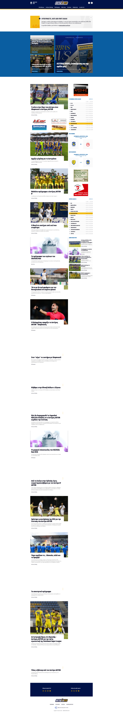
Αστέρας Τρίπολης (49, 7)
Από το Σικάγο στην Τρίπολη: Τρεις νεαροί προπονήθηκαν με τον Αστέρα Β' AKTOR (46, 483)
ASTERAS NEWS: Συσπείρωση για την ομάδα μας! (73, 65)
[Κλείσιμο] (91, 18)
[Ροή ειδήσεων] (89, 2)
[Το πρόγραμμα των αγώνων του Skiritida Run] (49, 247)
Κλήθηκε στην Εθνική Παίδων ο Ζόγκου (45, 387)
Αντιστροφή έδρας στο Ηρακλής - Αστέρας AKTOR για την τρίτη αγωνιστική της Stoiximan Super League (46, 639)
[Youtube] (50, 690)
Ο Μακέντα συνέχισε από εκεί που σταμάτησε (44, 226)
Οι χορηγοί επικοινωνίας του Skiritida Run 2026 (45, 451)
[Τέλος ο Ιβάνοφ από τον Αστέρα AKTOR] (49, 661)
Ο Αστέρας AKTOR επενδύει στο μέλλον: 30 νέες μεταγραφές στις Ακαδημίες (42, 41)
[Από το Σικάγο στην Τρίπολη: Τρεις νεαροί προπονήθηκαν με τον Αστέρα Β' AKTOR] (49, 472)
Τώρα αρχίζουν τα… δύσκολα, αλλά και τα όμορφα (45, 556)
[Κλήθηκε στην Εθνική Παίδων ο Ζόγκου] (49, 378)
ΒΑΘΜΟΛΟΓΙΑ (91, 99)
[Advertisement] (39, 121)
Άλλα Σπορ (63, 7)
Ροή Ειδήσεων (41, 7)
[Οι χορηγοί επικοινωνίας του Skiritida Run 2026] (49, 441)
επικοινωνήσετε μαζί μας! (64, 25)
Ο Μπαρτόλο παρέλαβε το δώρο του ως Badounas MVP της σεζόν (41, 65)
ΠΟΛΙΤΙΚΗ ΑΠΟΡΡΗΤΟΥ (69, 704)
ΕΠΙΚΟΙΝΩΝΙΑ (52, 704)
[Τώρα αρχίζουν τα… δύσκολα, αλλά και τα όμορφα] (49, 544)
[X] (74, 690)
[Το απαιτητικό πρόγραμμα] (49, 580)
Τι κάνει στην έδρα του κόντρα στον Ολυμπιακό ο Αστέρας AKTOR (44, 108)
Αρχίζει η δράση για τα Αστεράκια (43, 159)
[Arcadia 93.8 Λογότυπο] (61, 3)
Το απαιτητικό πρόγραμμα (41, 591)
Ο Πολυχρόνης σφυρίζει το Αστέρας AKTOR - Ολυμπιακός (44, 323)
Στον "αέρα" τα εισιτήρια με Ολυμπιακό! (46, 357)
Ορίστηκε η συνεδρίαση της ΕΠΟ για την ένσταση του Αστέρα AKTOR (46, 520)
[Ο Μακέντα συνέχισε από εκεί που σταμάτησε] (49, 214)
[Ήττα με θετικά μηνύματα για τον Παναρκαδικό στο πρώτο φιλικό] (49, 278)
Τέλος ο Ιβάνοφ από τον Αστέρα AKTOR (46, 670)
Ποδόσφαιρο (57, 7)
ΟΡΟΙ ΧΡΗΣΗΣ (57, 704)
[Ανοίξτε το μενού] (92, 3)
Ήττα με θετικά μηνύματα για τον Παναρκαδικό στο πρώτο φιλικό (43, 288)
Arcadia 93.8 (81, 7)
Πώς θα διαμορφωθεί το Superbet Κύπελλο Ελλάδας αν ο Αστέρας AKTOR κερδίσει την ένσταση (45, 417)
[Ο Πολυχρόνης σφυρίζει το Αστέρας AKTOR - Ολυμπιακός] (49, 311)
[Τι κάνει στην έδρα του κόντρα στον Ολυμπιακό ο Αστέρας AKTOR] (49, 96)
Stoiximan (69, 7)
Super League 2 (72, 199)
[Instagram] (48, 690)
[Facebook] (43, 690)
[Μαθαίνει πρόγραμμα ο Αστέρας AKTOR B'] (49, 181)
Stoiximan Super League (75, 99)
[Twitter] (45, 690)
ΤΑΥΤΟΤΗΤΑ (63, 704)
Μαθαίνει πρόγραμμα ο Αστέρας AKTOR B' (46, 192)
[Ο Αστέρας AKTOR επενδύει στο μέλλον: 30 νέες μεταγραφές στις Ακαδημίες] (75, 243)
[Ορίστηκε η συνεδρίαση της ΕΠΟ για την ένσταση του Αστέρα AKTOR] (49, 508)
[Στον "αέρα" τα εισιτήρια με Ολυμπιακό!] (49, 346)
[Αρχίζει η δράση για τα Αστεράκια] (49, 146)
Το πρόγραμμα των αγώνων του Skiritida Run (43, 257)
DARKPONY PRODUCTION (66, 710)
